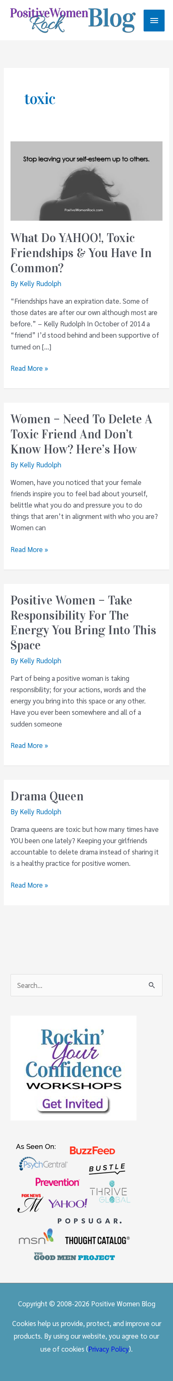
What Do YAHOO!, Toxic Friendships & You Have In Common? (81, 253)
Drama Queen (47, 796)
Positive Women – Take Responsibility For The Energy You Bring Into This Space (83, 623)
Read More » (29, 368)
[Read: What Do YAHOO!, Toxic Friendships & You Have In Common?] (86, 180)
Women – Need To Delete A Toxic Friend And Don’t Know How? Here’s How (81, 434)
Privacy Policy (108, 1348)
